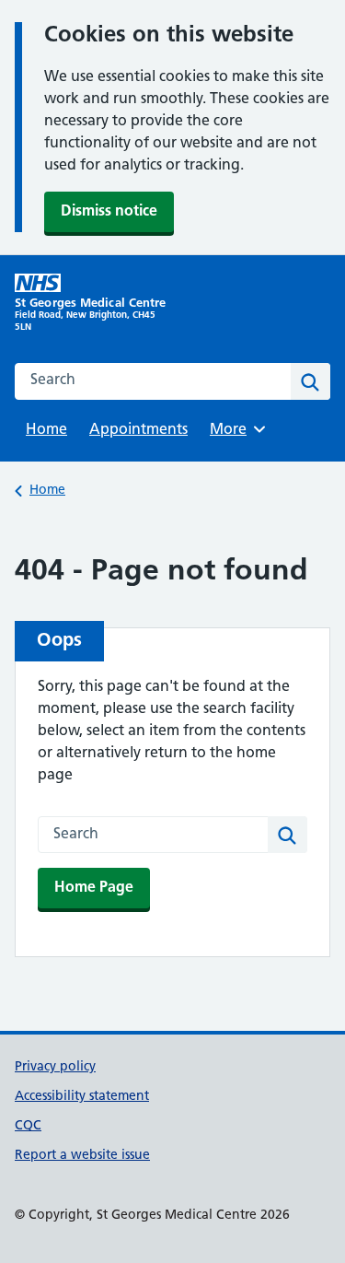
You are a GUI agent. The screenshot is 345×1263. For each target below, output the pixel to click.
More (234, 430)
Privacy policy (55, 1067)
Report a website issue (82, 1156)
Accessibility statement (82, 1097)
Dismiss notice (109, 212)
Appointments (138, 430)
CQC (28, 1126)
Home (46, 430)
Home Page (93, 888)
